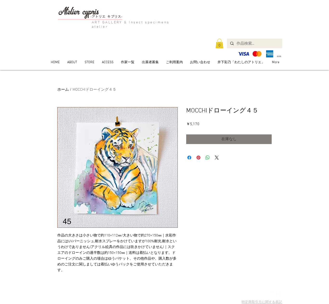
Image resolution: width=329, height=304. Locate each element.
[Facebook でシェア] (189, 157)
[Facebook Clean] (278, 294)
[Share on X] (217, 157)
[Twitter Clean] (271, 294)
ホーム (63, 89)
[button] (219, 43)
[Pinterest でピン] (198, 157)
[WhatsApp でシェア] (208, 157)
